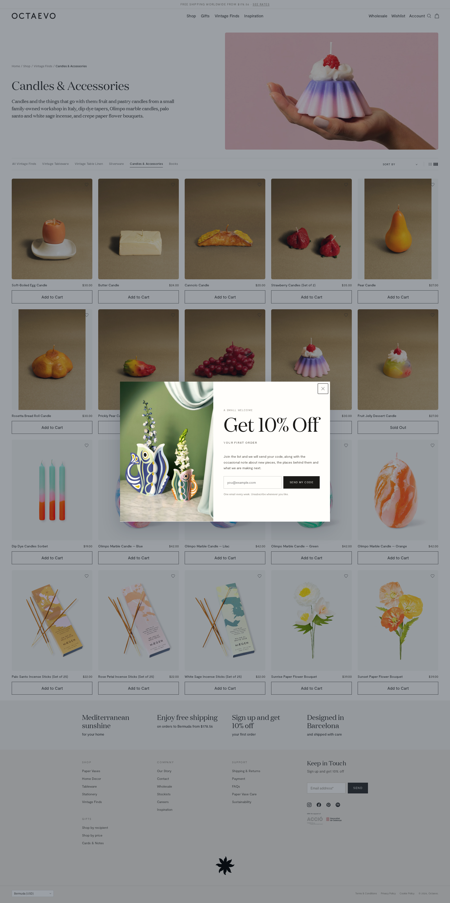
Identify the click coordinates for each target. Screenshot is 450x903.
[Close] (323, 388)
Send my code (301, 482)
